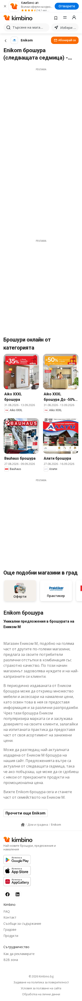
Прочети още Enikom (25, 813)
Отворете (67, 6)
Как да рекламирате (19, 954)
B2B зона (10, 960)
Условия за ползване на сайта (41, 988)
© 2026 (41, 976)
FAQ (6, 911)
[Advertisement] (41, 112)
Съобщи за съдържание (22, 923)
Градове (9, 929)
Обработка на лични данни (41, 994)
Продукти (10, 935)
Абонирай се (67, 40)
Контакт (9, 917)
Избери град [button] (68, 27)
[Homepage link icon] (23, 825)
